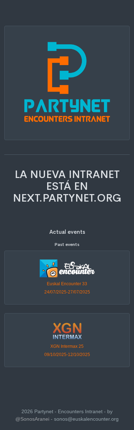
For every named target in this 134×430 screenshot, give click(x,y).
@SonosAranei (32, 419)
